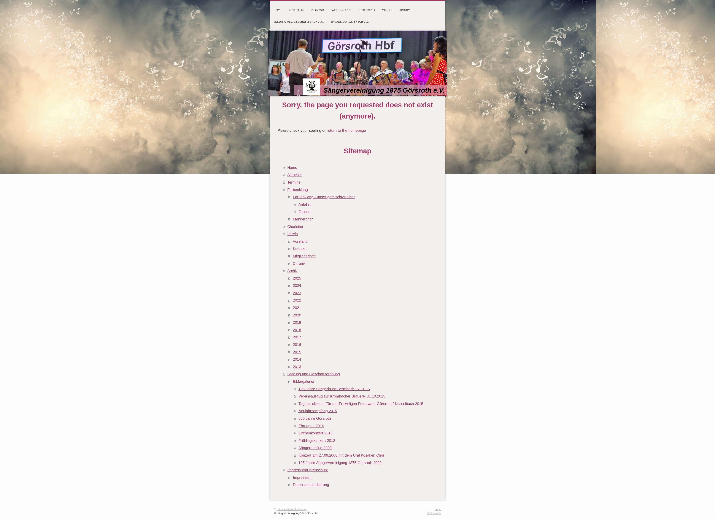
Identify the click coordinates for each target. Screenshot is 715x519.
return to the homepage (346, 130)
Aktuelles (294, 175)
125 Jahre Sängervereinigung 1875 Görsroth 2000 (340, 463)
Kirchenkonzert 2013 (315, 433)
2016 (297, 345)
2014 (297, 359)
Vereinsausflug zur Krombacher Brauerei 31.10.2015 (341, 396)
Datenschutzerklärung (311, 485)
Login (438, 509)
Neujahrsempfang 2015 (317, 411)
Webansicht (434, 513)
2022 (297, 300)
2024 (297, 285)
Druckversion (286, 509)
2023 (297, 293)
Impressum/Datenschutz (307, 470)
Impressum (302, 477)
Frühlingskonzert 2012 (316, 440)
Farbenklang (297, 190)
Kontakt (299, 249)
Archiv (292, 271)
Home (292, 167)
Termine (294, 182)
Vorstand (300, 241)
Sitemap (301, 509)
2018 (297, 330)
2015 (297, 352)
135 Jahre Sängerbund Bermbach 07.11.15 (334, 389)
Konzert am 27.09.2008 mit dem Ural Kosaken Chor (341, 455)
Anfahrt (304, 204)
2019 (297, 322)
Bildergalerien (304, 381)
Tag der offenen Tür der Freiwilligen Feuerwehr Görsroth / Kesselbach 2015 (360, 404)
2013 (297, 367)
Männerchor (303, 219)
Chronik (299, 263)
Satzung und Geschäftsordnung (313, 374)
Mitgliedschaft (304, 256)
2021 (297, 308)
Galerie (304, 212)
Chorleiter (295, 227)
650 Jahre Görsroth (314, 418)
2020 (297, 315)
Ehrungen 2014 (311, 426)
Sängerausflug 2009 (315, 448)
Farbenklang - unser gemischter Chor (324, 197)
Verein (292, 234)
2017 (297, 337)
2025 (297, 278)
